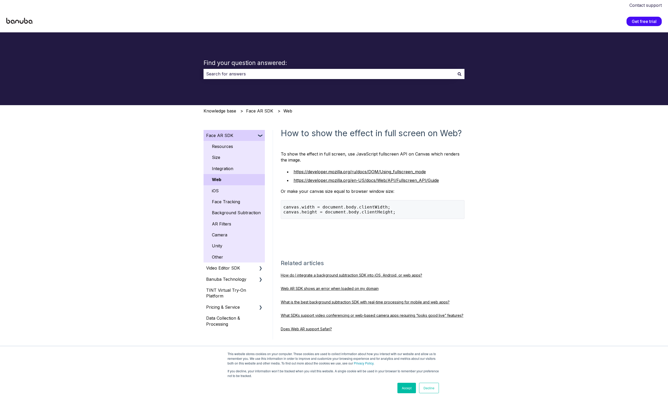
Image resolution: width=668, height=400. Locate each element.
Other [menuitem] (217, 257)
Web (287, 111)
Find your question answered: (245, 63)
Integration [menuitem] (222, 168)
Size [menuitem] (216, 157)
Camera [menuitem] (219, 234)
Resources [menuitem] (222, 146)
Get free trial (644, 21)
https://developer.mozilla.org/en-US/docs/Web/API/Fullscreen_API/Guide (366, 180)
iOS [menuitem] (215, 190)
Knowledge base (220, 111)
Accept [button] (406, 388)
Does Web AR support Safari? (306, 329)
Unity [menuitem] (217, 245)
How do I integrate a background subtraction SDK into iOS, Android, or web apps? (351, 275)
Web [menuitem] (216, 179)
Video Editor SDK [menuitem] (223, 268)
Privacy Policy (363, 363)
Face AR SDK (259, 111)
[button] (261, 135)
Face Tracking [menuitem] (226, 201)
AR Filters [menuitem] (221, 223)
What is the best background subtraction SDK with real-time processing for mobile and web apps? (365, 302)
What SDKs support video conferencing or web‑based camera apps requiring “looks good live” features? (372, 315)
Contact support (645, 5)
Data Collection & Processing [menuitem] (223, 320)
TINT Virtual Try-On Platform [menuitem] (226, 293)
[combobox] (329, 74)
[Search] (459, 74)
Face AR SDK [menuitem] (219, 135)
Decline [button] (429, 388)
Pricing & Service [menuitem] (223, 307)
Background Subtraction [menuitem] (236, 212)
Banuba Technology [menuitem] (226, 279)
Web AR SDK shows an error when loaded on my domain (330, 288)
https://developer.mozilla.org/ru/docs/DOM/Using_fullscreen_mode (360, 171)
